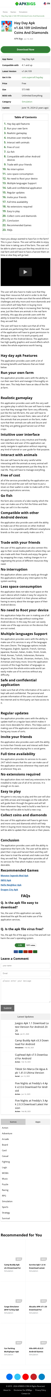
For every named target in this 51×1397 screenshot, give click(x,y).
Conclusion (13, 220)
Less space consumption (20, 173)
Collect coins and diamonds (22, 216)
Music (5, 1178)
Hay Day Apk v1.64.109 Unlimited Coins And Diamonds (22, 16)
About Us (7, 1390)
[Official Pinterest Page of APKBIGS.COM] (33, 1377)
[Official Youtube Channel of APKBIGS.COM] (25, 1377)
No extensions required (19, 206)
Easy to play (13, 211)
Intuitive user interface (19, 137)
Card (4, 1150)
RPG (4, 1195)
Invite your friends (16, 197)
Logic (4, 1167)
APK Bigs (18, 38)
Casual (5, 1156)
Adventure (7, 1133)
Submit (7, 1008)
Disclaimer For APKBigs (23, 1390)
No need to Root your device (22, 178)
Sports (5, 1207)
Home (5, 12)
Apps (37, 1121)
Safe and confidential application (24, 187)
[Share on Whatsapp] (35, 951)
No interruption (15, 169)
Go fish (11, 151)
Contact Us (26, 1393)
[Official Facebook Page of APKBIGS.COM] (9, 1377)
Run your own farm (17, 128)
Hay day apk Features (18, 123)
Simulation (23, 12)
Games (13, 12)
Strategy (6, 1212)
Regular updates (16, 192)
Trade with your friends (19, 164)
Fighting (6, 1161)
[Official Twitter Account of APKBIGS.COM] (17, 1377)
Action (5, 1127)
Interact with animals (18, 142)
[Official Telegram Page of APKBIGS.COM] (42, 1377)
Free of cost (13, 147)
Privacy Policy (40, 1390)
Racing (5, 1190)
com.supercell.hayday (32, 77)
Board (5, 1144)
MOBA (5, 1173)
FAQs (9, 230)
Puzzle (5, 1184)
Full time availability (17, 201)
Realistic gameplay (17, 133)
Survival (6, 1218)
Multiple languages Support (22, 183)
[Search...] (40, 2)
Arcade (5, 1139)
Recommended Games (19, 225)
